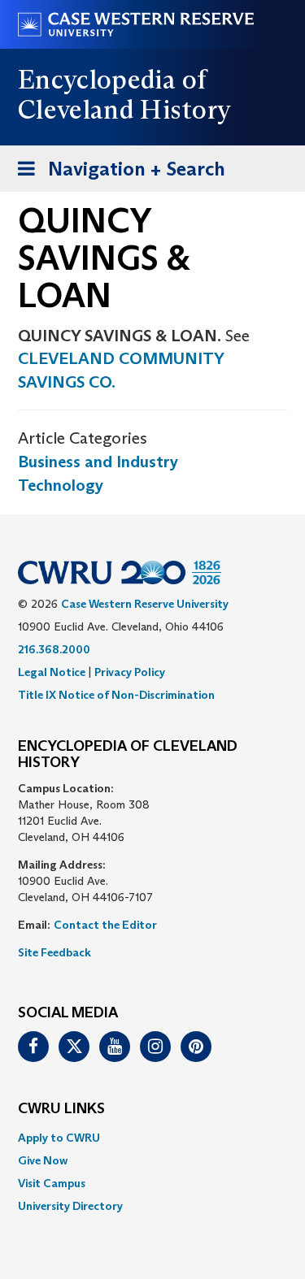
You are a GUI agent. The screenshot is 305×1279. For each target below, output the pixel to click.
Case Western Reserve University (145, 603)
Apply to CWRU (59, 1137)
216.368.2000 (54, 649)
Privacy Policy (129, 672)
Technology (60, 485)
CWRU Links (61, 1109)
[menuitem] (152, 1137)
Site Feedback (54, 952)
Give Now (43, 1160)
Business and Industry (98, 461)
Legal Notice (51, 672)
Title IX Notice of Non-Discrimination (116, 694)
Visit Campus (51, 1183)
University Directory (70, 1206)
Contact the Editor (105, 924)
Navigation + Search (116, 174)
